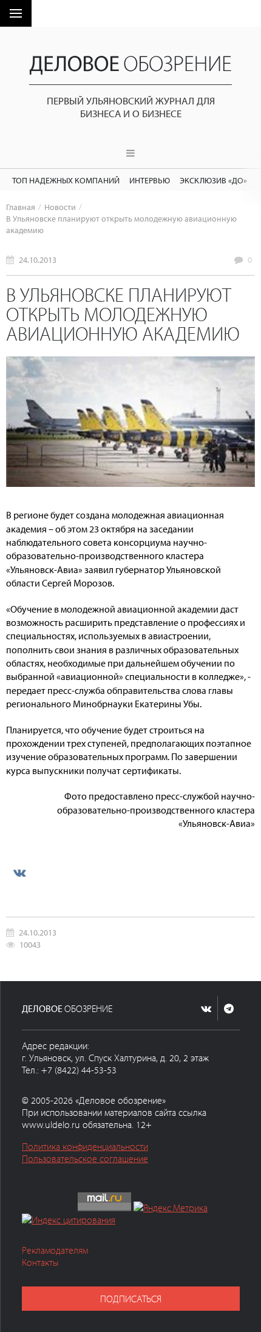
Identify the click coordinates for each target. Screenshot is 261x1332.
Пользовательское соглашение (85, 1158)
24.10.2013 (37, 259)
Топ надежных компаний (66, 180)
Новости (60, 206)
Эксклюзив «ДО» (213, 180)
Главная (20, 206)
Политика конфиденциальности (85, 1146)
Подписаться (130, 1299)
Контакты (40, 1262)
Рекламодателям (55, 1250)
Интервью (149, 180)
